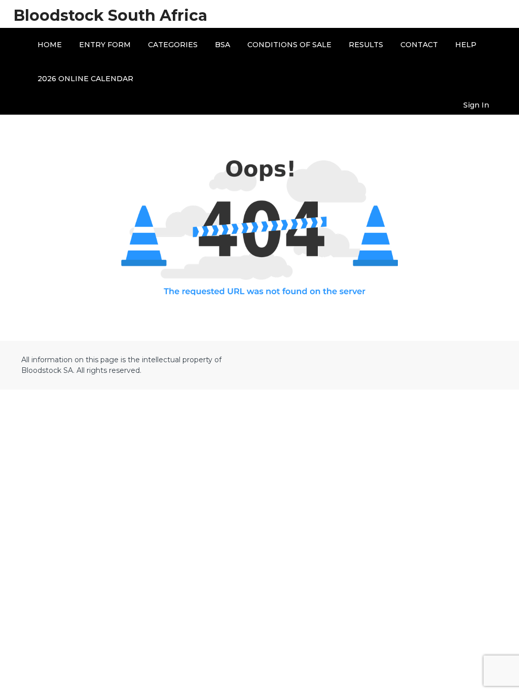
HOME (50, 44)
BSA (222, 44)
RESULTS (366, 44)
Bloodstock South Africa (110, 15)
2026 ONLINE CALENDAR (85, 78)
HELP (465, 44)
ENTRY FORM (105, 44)
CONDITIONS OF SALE (289, 44)
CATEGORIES (173, 44)
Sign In (476, 105)
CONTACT (419, 44)
